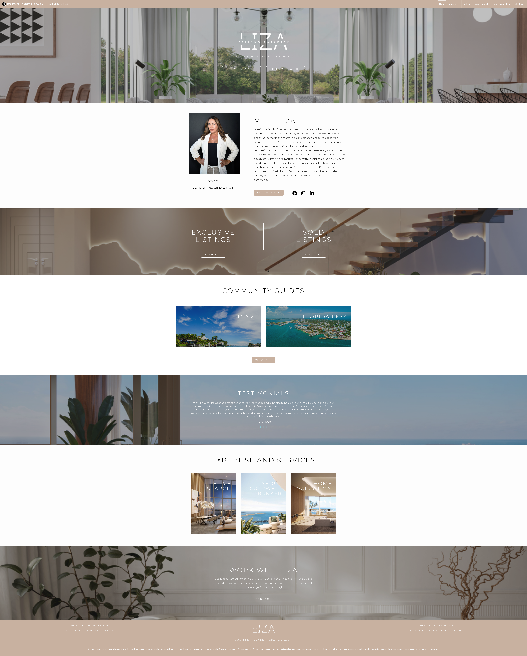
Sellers (466, 4)
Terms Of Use (427, 626)
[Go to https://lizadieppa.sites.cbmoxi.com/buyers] (213, 503)
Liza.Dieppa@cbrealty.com (273, 640)
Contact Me (518, 4)
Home (442, 4)
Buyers (476, 4)
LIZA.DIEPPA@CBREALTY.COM (213, 187)
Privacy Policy (446, 626)
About (486, 5)
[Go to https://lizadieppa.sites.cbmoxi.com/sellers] (313, 503)
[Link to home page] (24, 4)
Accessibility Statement (424, 630)
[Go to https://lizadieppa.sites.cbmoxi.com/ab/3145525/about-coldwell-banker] (263, 503)
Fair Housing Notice (453, 630)
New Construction (501, 4)
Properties (454, 5)
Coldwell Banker (80, 626)
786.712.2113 (213, 181)
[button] (241, 69)
